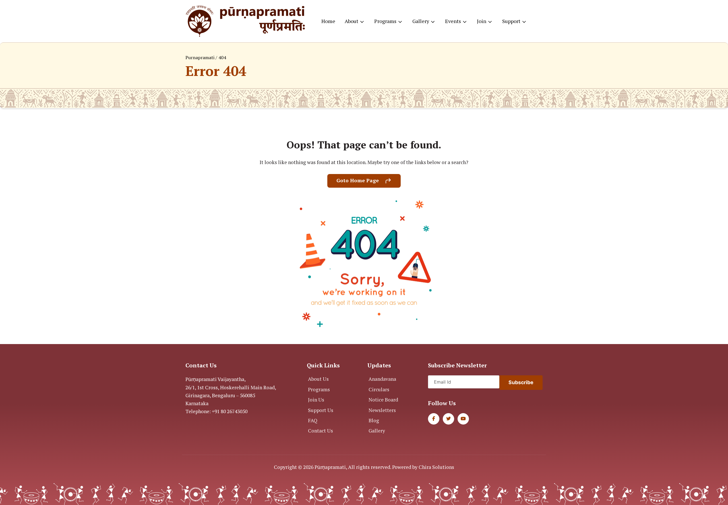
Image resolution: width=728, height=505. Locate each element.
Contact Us (320, 430)
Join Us (316, 399)
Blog (374, 420)
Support (511, 21)
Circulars (379, 389)
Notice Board (383, 399)
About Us (318, 379)
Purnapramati (199, 57)
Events (453, 21)
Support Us (320, 410)
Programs (385, 21)
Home (328, 21)
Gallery (420, 21)
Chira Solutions (436, 467)
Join (481, 21)
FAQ (312, 420)
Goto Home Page (358, 180)
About (351, 21)
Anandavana (382, 379)
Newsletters (382, 410)
